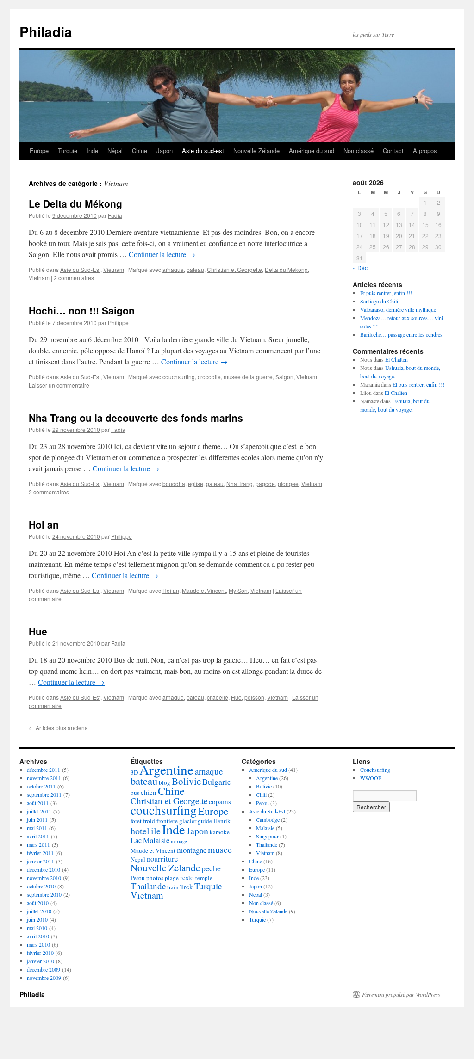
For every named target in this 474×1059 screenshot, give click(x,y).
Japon (164, 150)
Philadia (45, 31)
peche (211, 868)
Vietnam (113, 269)
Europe (39, 150)
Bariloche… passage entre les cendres (401, 334)
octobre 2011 (41, 786)
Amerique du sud (268, 769)
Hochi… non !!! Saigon (82, 310)
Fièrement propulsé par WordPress (401, 994)
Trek (186, 886)
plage (172, 878)
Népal (115, 150)
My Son (238, 590)
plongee (288, 483)
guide (205, 821)
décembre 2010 (43, 869)
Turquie (67, 150)
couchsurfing (178, 377)
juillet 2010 (39, 911)
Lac (136, 840)
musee (220, 849)
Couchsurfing (375, 769)
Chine (139, 150)
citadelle (217, 697)
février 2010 (40, 952)
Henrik (222, 821)
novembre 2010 (44, 877)
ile (156, 831)
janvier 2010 (40, 961)
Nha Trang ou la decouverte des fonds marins (136, 418)
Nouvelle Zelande (165, 867)
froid (149, 821)
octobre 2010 (41, 886)
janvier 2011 (40, 861)
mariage (179, 841)
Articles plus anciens (58, 728)
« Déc (360, 267)
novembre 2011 (44, 778)
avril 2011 (38, 836)
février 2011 (40, 852)
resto (187, 877)
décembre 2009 (43, 969)
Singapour (267, 836)
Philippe (118, 322)
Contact (393, 150)
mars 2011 (38, 844)
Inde (92, 150)
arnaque (173, 269)
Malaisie (156, 840)
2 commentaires (74, 278)
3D (134, 772)
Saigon (284, 377)
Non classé (358, 150)
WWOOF (370, 778)
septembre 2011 (44, 794)
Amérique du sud (311, 150)
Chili (261, 794)
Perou (138, 878)
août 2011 (38, 803)
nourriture (162, 858)
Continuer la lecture (162, 254)
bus (135, 792)
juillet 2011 (39, 811)
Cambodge (268, 819)
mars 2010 (38, 944)
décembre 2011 (43, 769)
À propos (425, 150)
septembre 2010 (44, 894)
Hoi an (44, 524)
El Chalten (396, 359)
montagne (191, 849)
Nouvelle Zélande (256, 150)
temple (203, 878)
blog (164, 782)
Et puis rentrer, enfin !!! (386, 292)
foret (136, 821)
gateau (215, 483)
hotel (140, 831)
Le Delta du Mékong (75, 203)
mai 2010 (37, 927)
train (173, 887)
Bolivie (186, 781)
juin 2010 (37, 919)
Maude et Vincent (204, 590)
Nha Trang (239, 483)
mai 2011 (37, 827)
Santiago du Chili (379, 301)
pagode (265, 483)
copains (220, 801)
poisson (254, 697)
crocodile (209, 377)
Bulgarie (216, 781)
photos (154, 878)
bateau (195, 269)
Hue (38, 631)
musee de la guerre (248, 377)
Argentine (166, 769)
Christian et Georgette (234, 269)
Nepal (138, 859)
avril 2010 (38, 936)
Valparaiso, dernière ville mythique (398, 309)
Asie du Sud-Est (80, 269)
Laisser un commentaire (59, 385)
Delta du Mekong (286, 269)
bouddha (173, 483)
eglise (195, 483)
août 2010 (38, 902)
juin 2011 (37, 819)
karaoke (220, 832)
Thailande (148, 886)
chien (148, 792)
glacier (187, 821)
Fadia (115, 215)
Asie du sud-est (203, 150)
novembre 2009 (44, 977)
